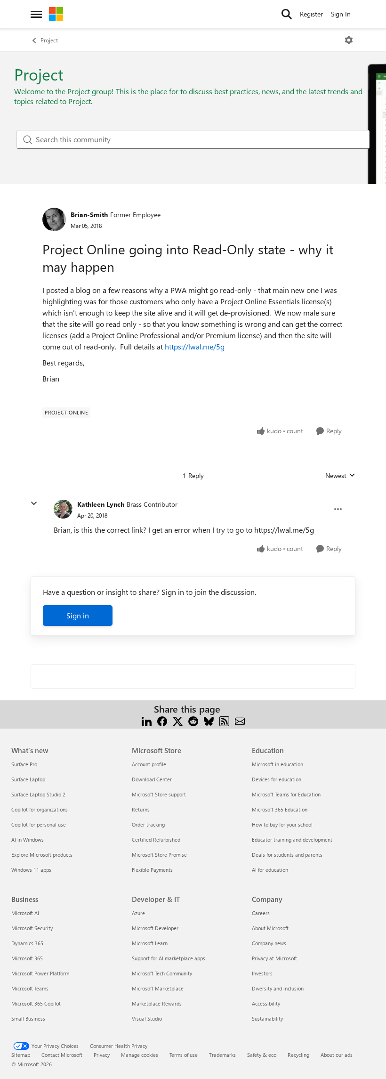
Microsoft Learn (150, 943)
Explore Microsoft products (41, 854)
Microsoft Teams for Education (286, 794)
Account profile (149, 764)
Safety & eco (261, 1054)
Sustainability (267, 1018)
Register (311, 13)
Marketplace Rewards (157, 1003)
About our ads (337, 1054)
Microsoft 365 (27, 958)
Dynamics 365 (27, 943)
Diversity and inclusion (278, 988)
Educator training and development (292, 839)
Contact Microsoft (61, 1054)
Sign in (77, 615)
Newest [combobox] (340, 475)
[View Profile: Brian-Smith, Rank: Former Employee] (54, 219)
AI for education (270, 869)
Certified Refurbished (156, 839)
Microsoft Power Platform (40, 973)
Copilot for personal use (38, 824)
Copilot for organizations (39, 809)
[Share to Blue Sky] (209, 720)
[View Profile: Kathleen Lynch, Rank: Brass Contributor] (63, 509)
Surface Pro (24, 764)
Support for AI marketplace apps (168, 958)
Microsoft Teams (29, 988)
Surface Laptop (28, 779)
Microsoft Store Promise (159, 854)
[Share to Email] (240, 720)
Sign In (341, 13)
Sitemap (20, 1054)
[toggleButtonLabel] (348, 40)
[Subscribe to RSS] (224, 720)
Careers (261, 913)
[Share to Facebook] (162, 720)
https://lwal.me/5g (195, 346)
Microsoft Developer (155, 928)
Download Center (152, 779)
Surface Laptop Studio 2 (38, 794)
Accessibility (266, 1003)
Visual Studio (147, 1018)
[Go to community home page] (56, 14)
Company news (269, 943)
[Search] (286, 14)
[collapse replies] (34, 503)
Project (49, 40)
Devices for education (276, 779)
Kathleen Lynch (100, 504)
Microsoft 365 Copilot (36, 1003)
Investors (262, 973)
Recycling (298, 1054)
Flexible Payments (152, 869)
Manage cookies (139, 1054)
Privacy (102, 1054)
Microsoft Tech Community (162, 973)
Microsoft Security (32, 928)
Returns (141, 809)
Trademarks (222, 1054)
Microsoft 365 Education (279, 809)
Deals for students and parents (287, 854)
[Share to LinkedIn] (147, 720)
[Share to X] (178, 720)
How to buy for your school (282, 824)
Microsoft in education (277, 764)
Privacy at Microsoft (274, 958)
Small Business (28, 1018)
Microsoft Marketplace (158, 988)
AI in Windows (27, 839)
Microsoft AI (25, 913)
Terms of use (183, 1054)
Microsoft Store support (159, 794)
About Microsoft (270, 928)
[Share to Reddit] (193, 720)
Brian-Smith (89, 214)
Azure (138, 913)
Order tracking (148, 824)
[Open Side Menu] (36, 14)
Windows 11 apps (31, 869)
